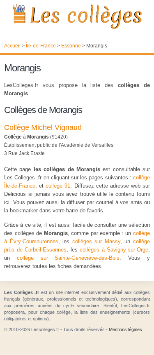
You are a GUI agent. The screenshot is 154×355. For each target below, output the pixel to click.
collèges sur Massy (96, 241)
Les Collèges (77, 16)
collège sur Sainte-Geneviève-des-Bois (68, 258)
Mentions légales (125, 329)
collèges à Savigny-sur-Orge (114, 250)
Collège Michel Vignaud (43, 127)
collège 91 (58, 186)
